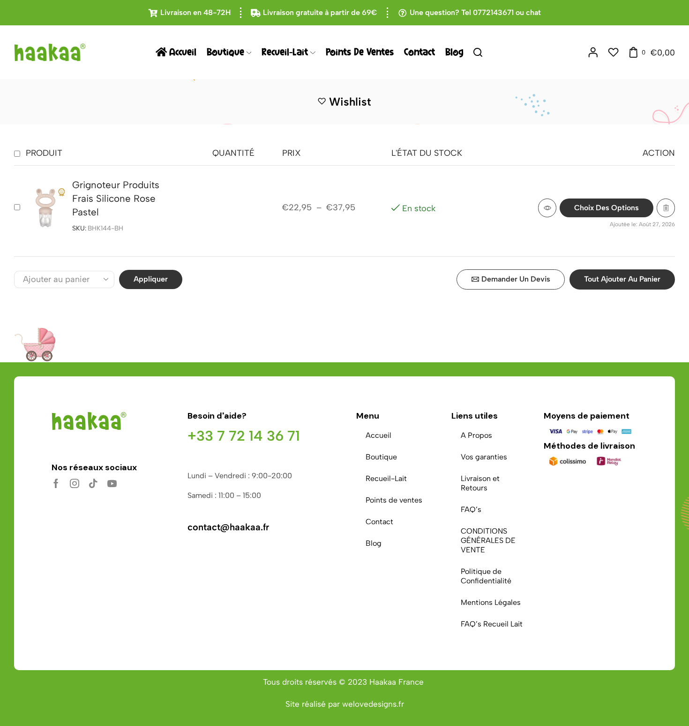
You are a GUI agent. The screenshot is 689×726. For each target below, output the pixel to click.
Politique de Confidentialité (486, 576)
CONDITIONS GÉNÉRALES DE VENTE (488, 540)
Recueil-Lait (285, 52)
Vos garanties (484, 456)
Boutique (225, 52)
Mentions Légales (491, 602)
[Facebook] (56, 483)
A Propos (476, 435)
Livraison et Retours (480, 483)
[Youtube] (112, 483)
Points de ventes (360, 52)
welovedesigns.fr (373, 704)
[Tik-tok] (93, 483)
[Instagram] (74, 483)
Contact (419, 52)
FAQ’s (471, 509)
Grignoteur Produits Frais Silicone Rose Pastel (115, 198)
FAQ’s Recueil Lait (492, 623)
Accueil (182, 52)
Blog (454, 52)
